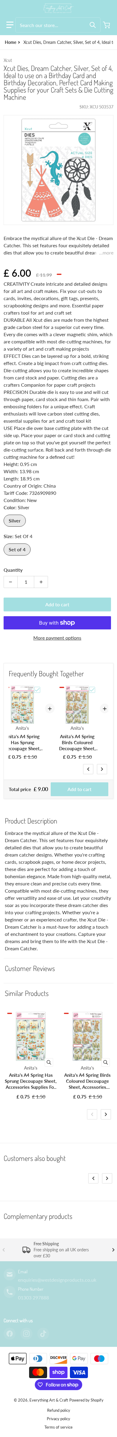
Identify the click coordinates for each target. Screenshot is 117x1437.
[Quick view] (49, 1062)
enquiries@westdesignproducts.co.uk (57, 1280)
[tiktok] (43, 1334)
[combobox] (58, 25)
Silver (15, 520)
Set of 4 (17, 549)
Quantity (13, 570)
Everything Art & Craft (48, 1400)
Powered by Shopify (86, 1400)
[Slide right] (102, 769)
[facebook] (10, 1334)
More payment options (57, 638)
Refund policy (58, 1410)
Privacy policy (58, 1418)
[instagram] (26, 1334)
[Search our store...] (93, 25)
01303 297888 (33, 1297)
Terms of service (58, 1427)
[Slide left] (88, 769)
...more (106, 252)
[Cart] (107, 25)
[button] (10, 25)
